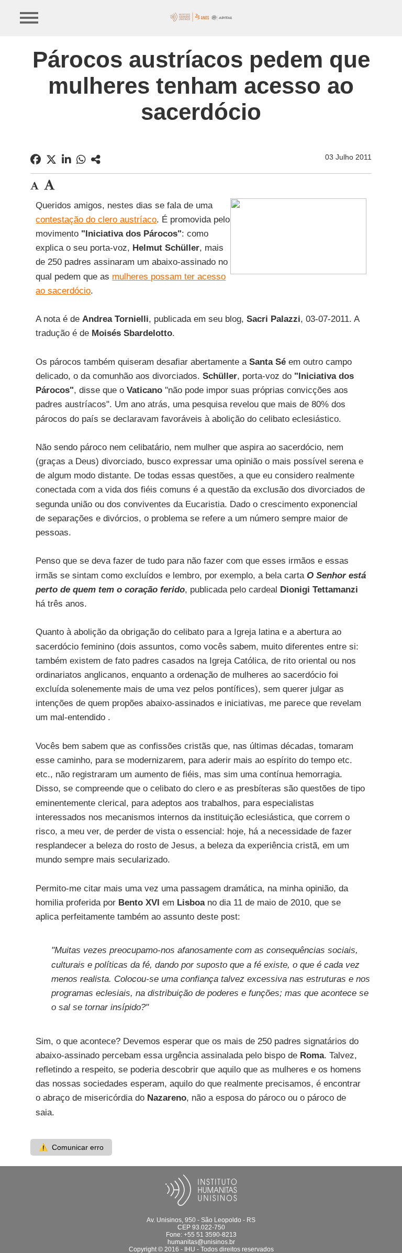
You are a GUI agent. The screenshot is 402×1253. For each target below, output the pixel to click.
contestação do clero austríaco (96, 220)
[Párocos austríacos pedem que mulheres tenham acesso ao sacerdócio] (95, 159)
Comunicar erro (71, 1147)
